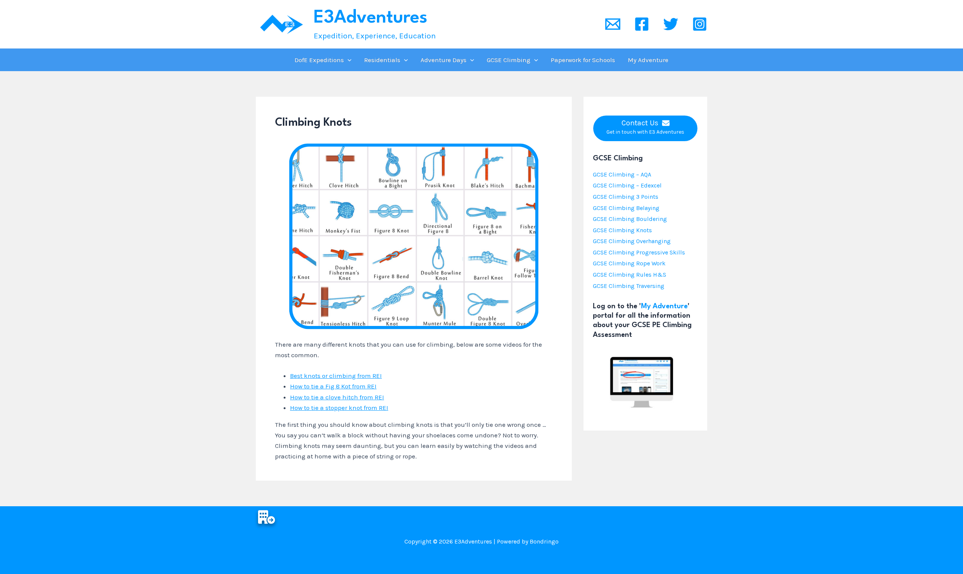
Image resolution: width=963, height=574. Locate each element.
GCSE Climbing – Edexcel (627, 185)
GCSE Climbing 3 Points (625, 196)
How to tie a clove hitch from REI (337, 397)
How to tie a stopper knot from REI (339, 407)
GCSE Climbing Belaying (626, 208)
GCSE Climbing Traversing (628, 285)
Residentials (382, 60)
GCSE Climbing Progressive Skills (639, 252)
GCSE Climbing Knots (622, 230)
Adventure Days (443, 60)
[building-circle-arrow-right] (266, 517)
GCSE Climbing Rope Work (629, 263)
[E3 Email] (612, 24)
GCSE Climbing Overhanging (632, 241)
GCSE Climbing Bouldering (630, 218)
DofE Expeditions (319, 60)
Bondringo (544, 541)
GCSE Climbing (508, 60)
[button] (347, 60)
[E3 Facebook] (641, 24)
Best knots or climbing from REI (336, 375)
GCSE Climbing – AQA (622, 174)
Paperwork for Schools (583, 60)
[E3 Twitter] (670, 24)
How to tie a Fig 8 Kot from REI (333, 386)
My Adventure (648, 60)
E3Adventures (370, 18)
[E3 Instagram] (699, 24)
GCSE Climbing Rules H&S (629, 274)
